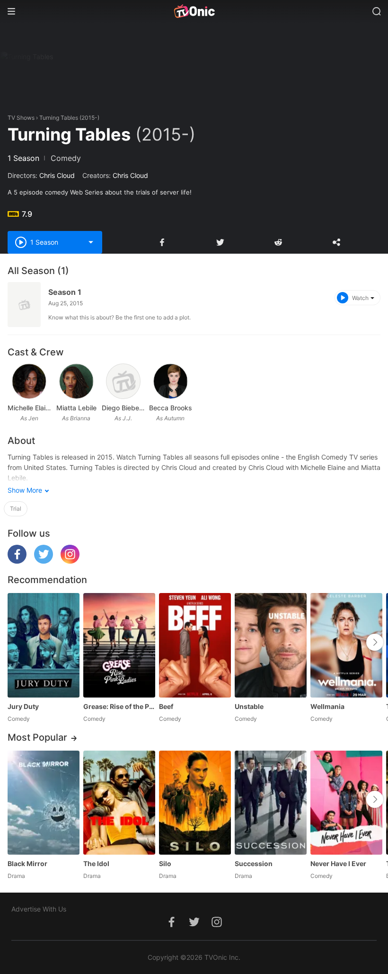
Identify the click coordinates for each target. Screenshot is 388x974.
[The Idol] (119, 803)
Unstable (249, 706)
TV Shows (21, 117)
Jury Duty (23, 706)
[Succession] (271, 803)
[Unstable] (271, 645)
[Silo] (195, 803)
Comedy (66, 158)
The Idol (96, 863)
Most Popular (37, 737)
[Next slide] (374, 642)
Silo (165, 863)
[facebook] (17, 561)
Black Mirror (27, 863)
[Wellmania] (346, 645)
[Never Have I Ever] (346, 803)
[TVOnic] (194, 11)
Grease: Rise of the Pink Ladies (119, 706)
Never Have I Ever (338, 863)
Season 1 (64, 292)
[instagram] (70, 561)
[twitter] (43, 561)
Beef (166, 706)
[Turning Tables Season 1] (24, 304)
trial (15, 508)
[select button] (90, 242)
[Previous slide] (17, 642)
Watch (360, 297)
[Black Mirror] (43, 803)
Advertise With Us (38, 909)
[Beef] (195, 645)
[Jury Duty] (43, 645)
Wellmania (327, 706)
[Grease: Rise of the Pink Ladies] (119, 645)
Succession (254, 863)
